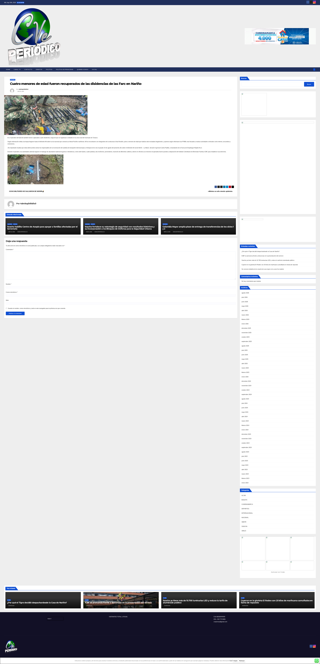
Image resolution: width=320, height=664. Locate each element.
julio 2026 (245, 297)
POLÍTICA (49, 69)
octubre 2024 (246, 390)
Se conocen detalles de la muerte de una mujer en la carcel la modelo (263, 269)
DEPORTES (245, 508)
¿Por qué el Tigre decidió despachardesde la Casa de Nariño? (261, 251)
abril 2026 (245, 310)
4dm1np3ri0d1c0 (23, 89)
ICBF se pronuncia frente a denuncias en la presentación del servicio (262, 256)
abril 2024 (245, 416)
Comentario (10, 249)
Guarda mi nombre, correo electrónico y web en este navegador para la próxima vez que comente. (37, 308)
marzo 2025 (245, 368)
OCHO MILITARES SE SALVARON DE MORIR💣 (26, 191)
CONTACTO (28, 69)
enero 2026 (245, 323)
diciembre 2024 (246, 381)
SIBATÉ (244, 522)
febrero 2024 (245, 425)
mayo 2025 (245, 359)
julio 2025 (245, 350)
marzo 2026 (245, 315)
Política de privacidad (64, 69)
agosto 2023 (245, 452)
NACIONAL (12, 79)
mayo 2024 (245, 412)
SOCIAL (94, 69)
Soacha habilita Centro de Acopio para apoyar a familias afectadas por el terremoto (42, 228)
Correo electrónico (12, 292)
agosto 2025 (245, 346)
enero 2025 (245, 377)
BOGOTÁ (244, 500)
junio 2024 (245, 407)
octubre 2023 (246, 443)
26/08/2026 (11, 605)
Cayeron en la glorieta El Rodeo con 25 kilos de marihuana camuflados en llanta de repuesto (270, 264)
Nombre (8, 284)
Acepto (235, 660)
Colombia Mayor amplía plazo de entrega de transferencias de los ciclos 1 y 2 (198, 228)
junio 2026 (245, 301)
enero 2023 (245, 483)
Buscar (244, 78)
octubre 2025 (246, 337)
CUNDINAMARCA (247, 504)
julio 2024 (245, 403)
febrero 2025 (245, 372)
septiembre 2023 (247, 447)
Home (8, 69)
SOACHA (15, 224)
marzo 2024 (245, 421)
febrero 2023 (245, 478)
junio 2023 (245, 460)
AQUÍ (231, 660)
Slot (5, 629)
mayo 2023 (245, 465)
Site (8, 629)
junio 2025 (245, 354)
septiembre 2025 (247, 341)
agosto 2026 (245, 293)
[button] (311, 69)
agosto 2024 (245, 399)
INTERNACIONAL (247, 513)
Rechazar (242, 660)
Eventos (39, 69)
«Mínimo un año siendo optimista (220, 191)
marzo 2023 (245, 474)
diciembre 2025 (246, 328)
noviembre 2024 (246, 385)
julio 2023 (245, 456)
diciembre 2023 (246, 434)
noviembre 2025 (246, 332)
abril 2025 (245, 363)
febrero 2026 (245, 319)
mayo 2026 (245, 306)
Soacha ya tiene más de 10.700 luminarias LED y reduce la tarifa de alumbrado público (268, 260)
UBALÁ (244, 531)
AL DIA (244, 495)
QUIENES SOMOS (82, 69)
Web (7, 300)
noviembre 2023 (246, 438)
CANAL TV (17, 69)
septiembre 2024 (247, 394)
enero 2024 (245, 429)
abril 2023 (245, 469)
